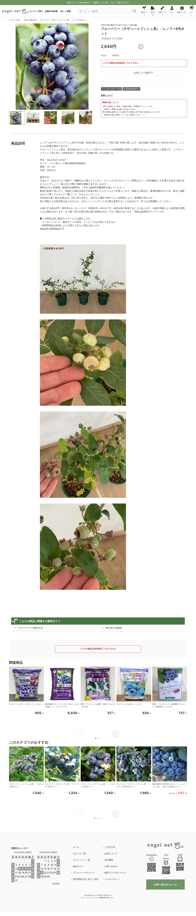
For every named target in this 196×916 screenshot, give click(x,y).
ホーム (76, 847)
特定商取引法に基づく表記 (86, 879)
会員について (110, 853)
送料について (107, 95)
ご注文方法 (109, 847)
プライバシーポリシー (83, 872)
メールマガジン (112, 879)
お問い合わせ (110, 866)
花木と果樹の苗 (30, 20)
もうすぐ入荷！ (15, 20)
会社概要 (108, 859)
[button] (115, 734)
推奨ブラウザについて (115, 872)
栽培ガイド (78, 866)
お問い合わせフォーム (165, 884)
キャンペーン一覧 (81, 859)
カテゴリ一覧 (79, 853)
